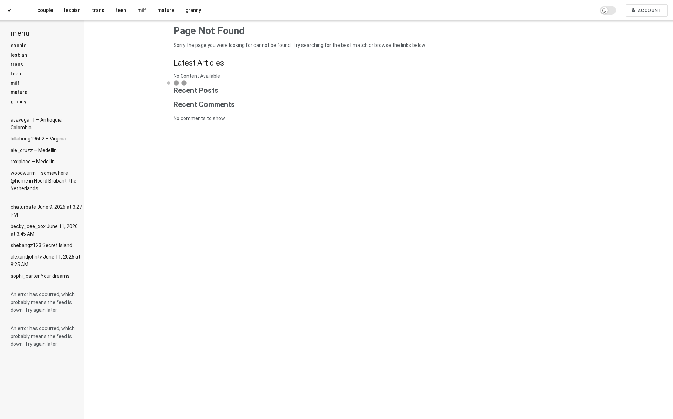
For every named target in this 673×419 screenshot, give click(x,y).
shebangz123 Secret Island (41, 245)
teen (16, 73)
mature (19, 92)
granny (18, 101)
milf (15, 83)
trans (17, 64)
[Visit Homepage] (12, 10)
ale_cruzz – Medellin (34, 150)
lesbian (19, 55)
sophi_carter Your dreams (40, 276)
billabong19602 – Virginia (38, 139)
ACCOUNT (649, 10)
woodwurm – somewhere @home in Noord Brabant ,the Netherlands (43, 181)
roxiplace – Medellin (33, 161)
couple (18, 45)
